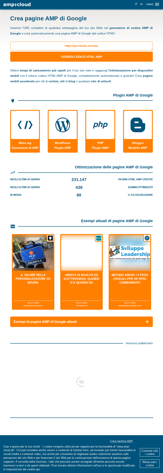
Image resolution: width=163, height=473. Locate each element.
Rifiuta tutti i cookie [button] (149, 463)
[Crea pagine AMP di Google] (17, 5)
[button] (139, 4)
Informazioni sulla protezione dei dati (66, 469)
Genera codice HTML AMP (81, 56)
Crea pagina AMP (121, 441)
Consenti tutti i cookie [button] (150, 452)
